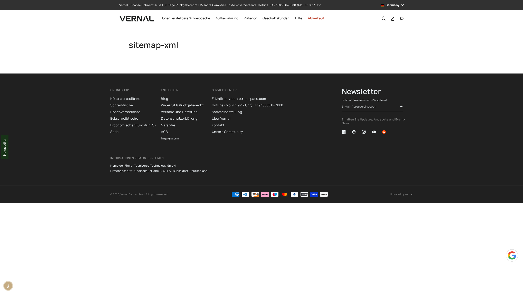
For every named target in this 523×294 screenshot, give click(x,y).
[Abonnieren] (401, 106)
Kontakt (218, 125)
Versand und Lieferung (179, 112)
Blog (164, 98)
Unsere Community (227, 131)
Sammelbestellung (227, 112)
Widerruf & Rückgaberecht (182, 105)
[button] (383, 18)
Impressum (170, 138)
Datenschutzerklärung (179, 118)
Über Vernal (221, 118)
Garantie (168, 125)
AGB (164, 131)
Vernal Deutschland (133, 194)
